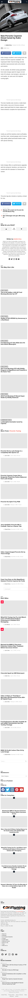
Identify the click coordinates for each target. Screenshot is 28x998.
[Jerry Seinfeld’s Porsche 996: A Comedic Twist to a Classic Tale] (14, 514)
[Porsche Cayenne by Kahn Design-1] (14, 90)
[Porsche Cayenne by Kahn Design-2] (14, 121)
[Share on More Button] (24, 53)
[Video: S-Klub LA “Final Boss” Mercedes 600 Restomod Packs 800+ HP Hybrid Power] (14, 686)
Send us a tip (5, 942)
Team (3, 944)
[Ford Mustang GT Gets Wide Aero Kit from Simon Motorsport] (14, 331)
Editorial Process (6, 941)
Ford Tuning (4, 290)
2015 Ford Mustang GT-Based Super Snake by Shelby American (13, 396)
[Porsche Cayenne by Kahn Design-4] (14, 183)
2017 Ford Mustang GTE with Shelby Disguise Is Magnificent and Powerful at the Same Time (14, 370)
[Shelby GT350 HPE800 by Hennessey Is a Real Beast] (14, 306)
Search (25, 761)
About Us (4, 933)
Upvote (6, 229)
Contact (4, 938)
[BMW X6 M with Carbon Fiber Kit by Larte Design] (14, 740)
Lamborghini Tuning (6, 419)
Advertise (4, 935)
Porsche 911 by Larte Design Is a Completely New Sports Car (11, 451)
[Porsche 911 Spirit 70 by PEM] (14, 491)
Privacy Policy (11, 994)
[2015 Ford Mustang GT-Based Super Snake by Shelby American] (14, 383)
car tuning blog (19, 911)
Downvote (21, 229)
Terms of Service (19, 994)
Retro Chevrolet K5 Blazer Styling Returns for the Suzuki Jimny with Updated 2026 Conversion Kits (14, 830)
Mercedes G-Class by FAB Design (10, 970)
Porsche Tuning (15, 431)
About (25, 994)
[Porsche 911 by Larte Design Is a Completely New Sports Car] (14, 440)
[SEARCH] (26, 2)
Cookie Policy (5, 939)
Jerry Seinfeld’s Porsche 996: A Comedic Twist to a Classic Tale (11, 525)
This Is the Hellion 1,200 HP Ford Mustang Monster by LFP (11, 293)
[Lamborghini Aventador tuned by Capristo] (14, 409)
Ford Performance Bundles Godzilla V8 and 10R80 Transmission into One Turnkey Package (13, 723)
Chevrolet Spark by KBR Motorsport (12, 673)
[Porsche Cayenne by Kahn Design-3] (14, 152)
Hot (2, 601)
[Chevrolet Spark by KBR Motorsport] (14, 663)
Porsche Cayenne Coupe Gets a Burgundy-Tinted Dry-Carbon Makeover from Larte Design (14, 477)
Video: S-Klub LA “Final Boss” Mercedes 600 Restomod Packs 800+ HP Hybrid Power (13, 697)
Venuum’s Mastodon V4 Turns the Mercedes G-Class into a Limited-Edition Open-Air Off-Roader (14, 886)
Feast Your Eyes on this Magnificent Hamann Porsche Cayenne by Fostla (13, 580)
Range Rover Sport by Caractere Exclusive (12, 978)
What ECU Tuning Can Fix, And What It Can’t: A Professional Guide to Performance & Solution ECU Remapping (13, 619)
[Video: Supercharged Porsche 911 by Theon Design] (14, 540)
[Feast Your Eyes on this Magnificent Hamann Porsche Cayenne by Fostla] (14, 568)
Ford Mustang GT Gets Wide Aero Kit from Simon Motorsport (13, 343)
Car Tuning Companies (7, 936)
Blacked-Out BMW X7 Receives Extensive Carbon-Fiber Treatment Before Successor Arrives (12, 646)
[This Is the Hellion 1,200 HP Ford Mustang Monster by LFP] (14, 279)
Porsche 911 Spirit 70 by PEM (10, 501)
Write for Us (5, 945)
